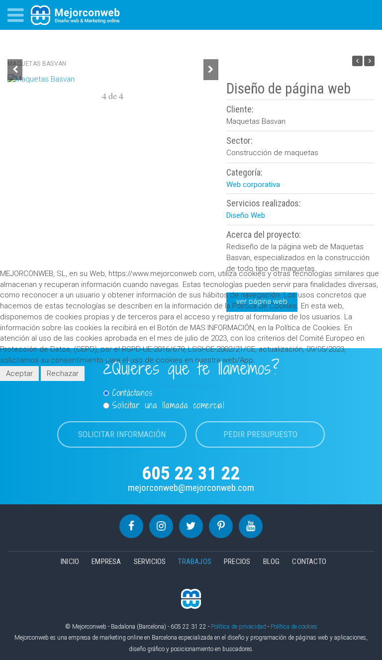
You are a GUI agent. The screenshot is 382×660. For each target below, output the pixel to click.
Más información (191, 385)
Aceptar (19, 373)
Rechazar (63, 373)
